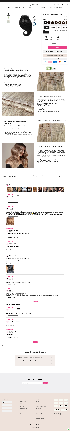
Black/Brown (53, 27)
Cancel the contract (39, 416)
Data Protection (38, 411)
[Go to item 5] (29, 189)
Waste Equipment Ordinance (41, 406)
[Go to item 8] (45, 189)
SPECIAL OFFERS (58, 7)
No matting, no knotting (42, 104)
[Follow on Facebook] (31, 424)
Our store (21, 411)
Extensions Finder (23, 401)
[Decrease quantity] (43, 47)
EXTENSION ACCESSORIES (29, 7)
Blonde (59, 27)
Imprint (37, 415)
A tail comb (6, 126)
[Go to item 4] (24, 189)
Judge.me (6, 345)
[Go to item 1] (8, 14)
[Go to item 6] (35, 189)
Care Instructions (23, 406)
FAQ (20, 413)
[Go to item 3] (19, 189)
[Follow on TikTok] (36, 424)
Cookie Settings (38, 408)
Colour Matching (23, 403)
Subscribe (46, 383)
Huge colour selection (42, 109)
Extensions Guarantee (24, 408)
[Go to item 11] (60, 189)
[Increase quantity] (46, 47)
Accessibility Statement (40, 418)
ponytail (58, 161)
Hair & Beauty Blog (23, 404)
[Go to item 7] (40, 189)
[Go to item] (8, 17)
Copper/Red (65, 27)
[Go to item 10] (55, 189)
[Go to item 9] (50, 189)
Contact (21, 415)
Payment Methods (39, 404)
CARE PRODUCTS (41, 7)
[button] (10, 221)
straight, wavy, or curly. (58, 159)
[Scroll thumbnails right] (62, 189)
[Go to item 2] (14, 189)
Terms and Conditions (39, 413)
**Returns (37, 403)
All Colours (46, 27)
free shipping (54, 43)
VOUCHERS (49, 7)
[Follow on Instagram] (33, 424)
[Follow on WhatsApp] (39, 424)
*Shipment (37, 401)
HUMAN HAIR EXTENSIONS (14, 7)
